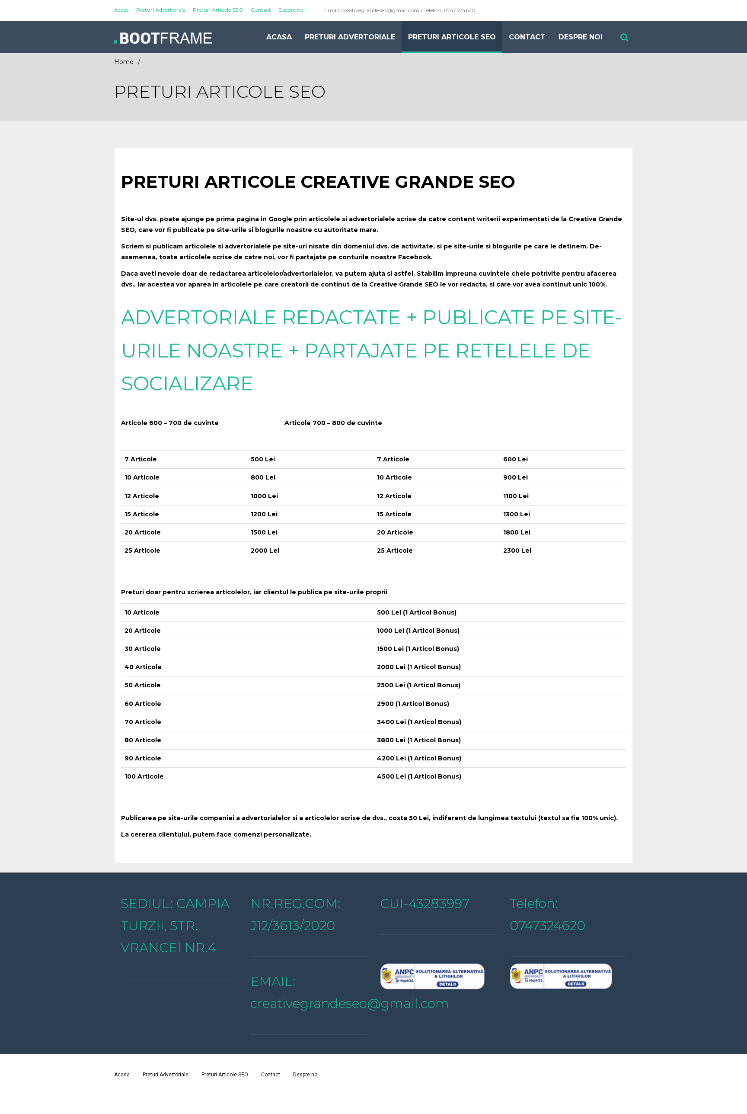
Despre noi (291, 9)
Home (124, 62)
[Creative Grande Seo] (188, 37)
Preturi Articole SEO (218, 9)
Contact (261, 9)
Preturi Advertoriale (160, 9)
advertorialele (248, 246)
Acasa (121, 9)
